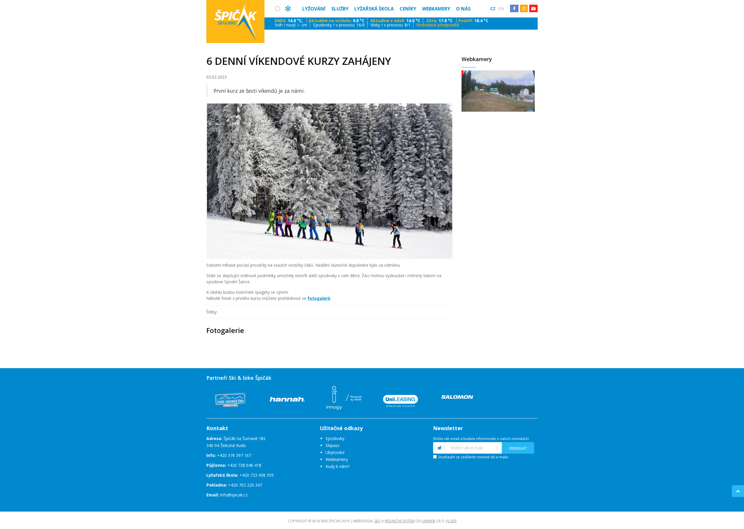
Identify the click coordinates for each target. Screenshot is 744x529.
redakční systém (399, 521)
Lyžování (314, 9)
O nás (463, 9)
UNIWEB (428, 521)
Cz (493, 8)
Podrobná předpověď (437, 25)
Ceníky (408, 9)
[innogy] (343, 397)
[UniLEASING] (400, 398)
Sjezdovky (335, 438)
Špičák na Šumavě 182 (236, 438)
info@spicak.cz (234, 495)
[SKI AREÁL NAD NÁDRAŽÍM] (230, 398)
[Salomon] (457, 396)
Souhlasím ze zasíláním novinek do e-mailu (473, 457)
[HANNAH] (287, 398)
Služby (339, 9)
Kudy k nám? (337, 466)
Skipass (332, 445)
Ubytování (335, 452)
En (501, 8)
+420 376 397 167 (234, 455)
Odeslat (518, 448)
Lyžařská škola (374, 9)
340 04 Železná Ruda (226, 445)
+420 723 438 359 (256, 475)
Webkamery (436, 9)
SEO (377, 521)
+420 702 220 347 (245, 485)
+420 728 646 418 (244, 465)
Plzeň (451, 521)
